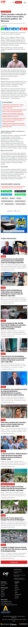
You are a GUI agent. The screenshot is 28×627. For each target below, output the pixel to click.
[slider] (13, 66)
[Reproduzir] (2, 66)
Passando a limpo (6, 11)
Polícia (3, 287)
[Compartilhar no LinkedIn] (14, 29)
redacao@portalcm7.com (6, 601)
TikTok (2, 596)
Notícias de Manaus (20, 201)
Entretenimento (18, 594)
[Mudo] (23, 66)
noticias (19, 198)
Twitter (2, 591)
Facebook (3, 589)
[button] (14, 60)
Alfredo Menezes (9, 204)
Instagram (3, 594)
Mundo (3, 256)
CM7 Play (3, 585)
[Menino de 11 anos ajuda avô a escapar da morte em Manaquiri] (14, 506)
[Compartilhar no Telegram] (10, 29)
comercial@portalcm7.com (6, 603)
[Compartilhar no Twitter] (18, 29)
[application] (14, 60)
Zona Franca (5, 198)
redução (12, 198)
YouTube (2, 593)
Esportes (16, 597)
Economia (17, 596)
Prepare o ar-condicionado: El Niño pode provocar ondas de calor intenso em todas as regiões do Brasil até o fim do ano (13, 115)
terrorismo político (20, 204)
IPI (2, 204)
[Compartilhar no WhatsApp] (2, 29)
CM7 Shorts (18, 2)
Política (3, 320)
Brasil (16, 590)
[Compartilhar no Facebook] (6, 29)
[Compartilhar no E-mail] (21, 29)
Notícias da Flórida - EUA (8, 484)
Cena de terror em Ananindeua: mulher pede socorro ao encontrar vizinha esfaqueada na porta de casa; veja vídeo (14, 120)
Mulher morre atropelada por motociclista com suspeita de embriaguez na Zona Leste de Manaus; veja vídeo (13, 125)
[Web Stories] (13, 2)
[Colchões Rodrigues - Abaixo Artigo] (14, 224)
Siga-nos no (10, 211)
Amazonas (17, 589)
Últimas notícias (4, 583)
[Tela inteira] (25, 66)
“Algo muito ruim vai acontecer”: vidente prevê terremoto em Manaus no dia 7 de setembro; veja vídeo (13, 106)
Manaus (16, 587)
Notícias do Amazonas (7, 201)
